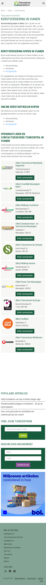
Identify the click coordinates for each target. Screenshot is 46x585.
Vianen (10, 11)
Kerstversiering (20, 11)
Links (41, 581)
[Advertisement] (23, 372)
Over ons (7, 551)
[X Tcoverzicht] (5, 571)
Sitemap (40, 578)
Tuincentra (8, 554)
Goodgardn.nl (9, 541)
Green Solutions (20, 578)
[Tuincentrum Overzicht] (23, 3)
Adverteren (8, 544)
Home (3, 11)
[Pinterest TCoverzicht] (14, 571)
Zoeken (23, 435)
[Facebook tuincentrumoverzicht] (10, 571)
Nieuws (6, 558)
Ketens (6, 561)
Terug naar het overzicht (10, 15)
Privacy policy (31, 578)
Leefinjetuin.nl (9, 534)
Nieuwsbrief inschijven (12, 547)
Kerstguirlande (11, 71)
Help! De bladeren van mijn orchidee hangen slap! (20, 399)
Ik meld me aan (23, 465)
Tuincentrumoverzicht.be (13, 537)
